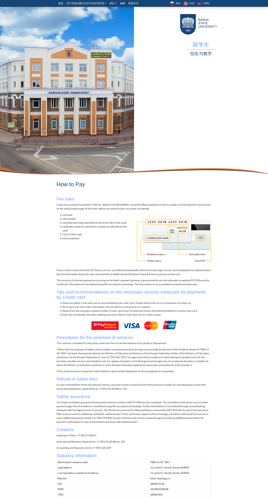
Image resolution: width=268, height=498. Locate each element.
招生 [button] (112, 3)
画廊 (122, 3)
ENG (192, 3)
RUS (177, 3)
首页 (60, 3)
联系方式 (133, 3)
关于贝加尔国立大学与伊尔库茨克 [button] (85, 3)
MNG (206, 3)
